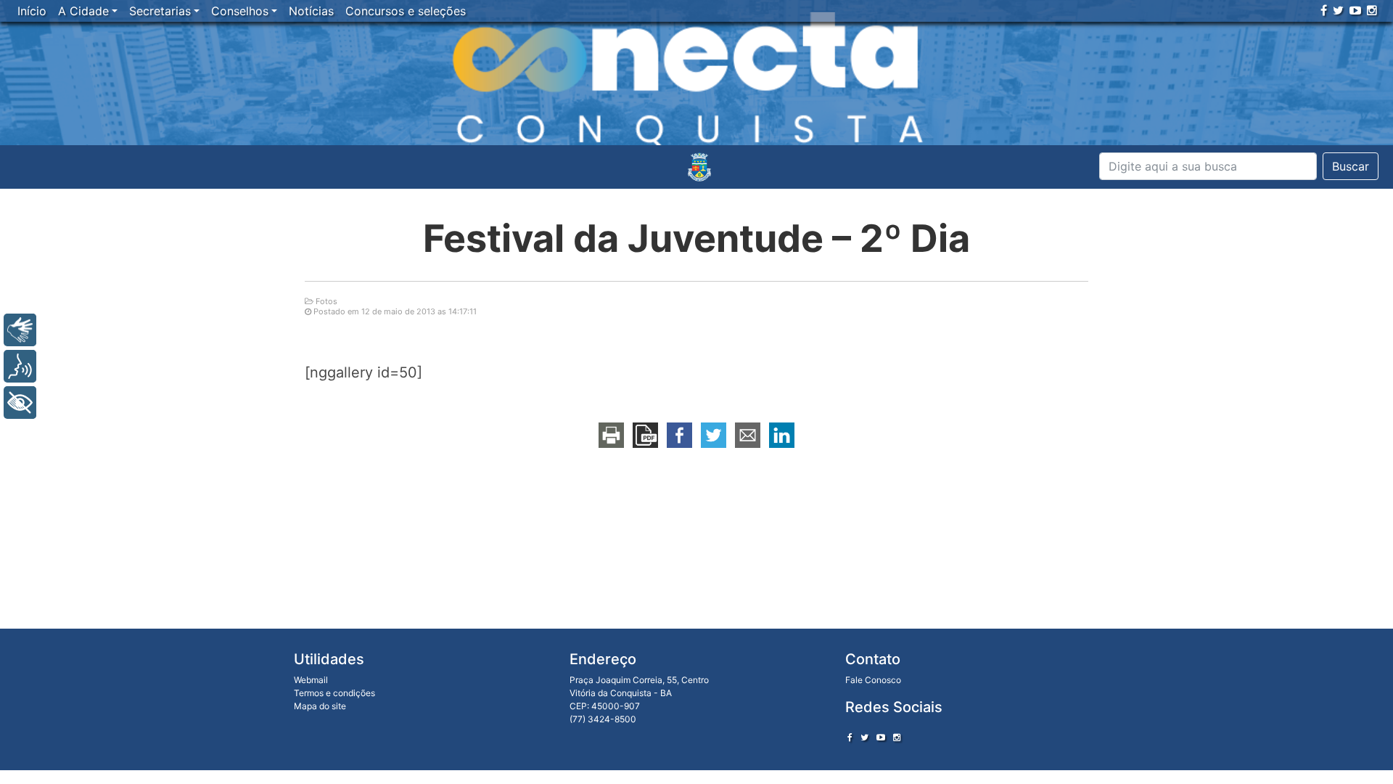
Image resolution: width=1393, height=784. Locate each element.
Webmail (311, 679)
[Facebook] (1323, 10)
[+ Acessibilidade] (20, 402)
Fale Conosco (873, 679)
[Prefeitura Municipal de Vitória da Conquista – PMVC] (699, 166)
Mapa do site (320, 706)
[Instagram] (1372, 10)
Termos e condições (334, 692)
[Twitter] (1338, 10)
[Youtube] (1355, 10)
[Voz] (20, 366)
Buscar (1350, 166)
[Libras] (20, 330)
